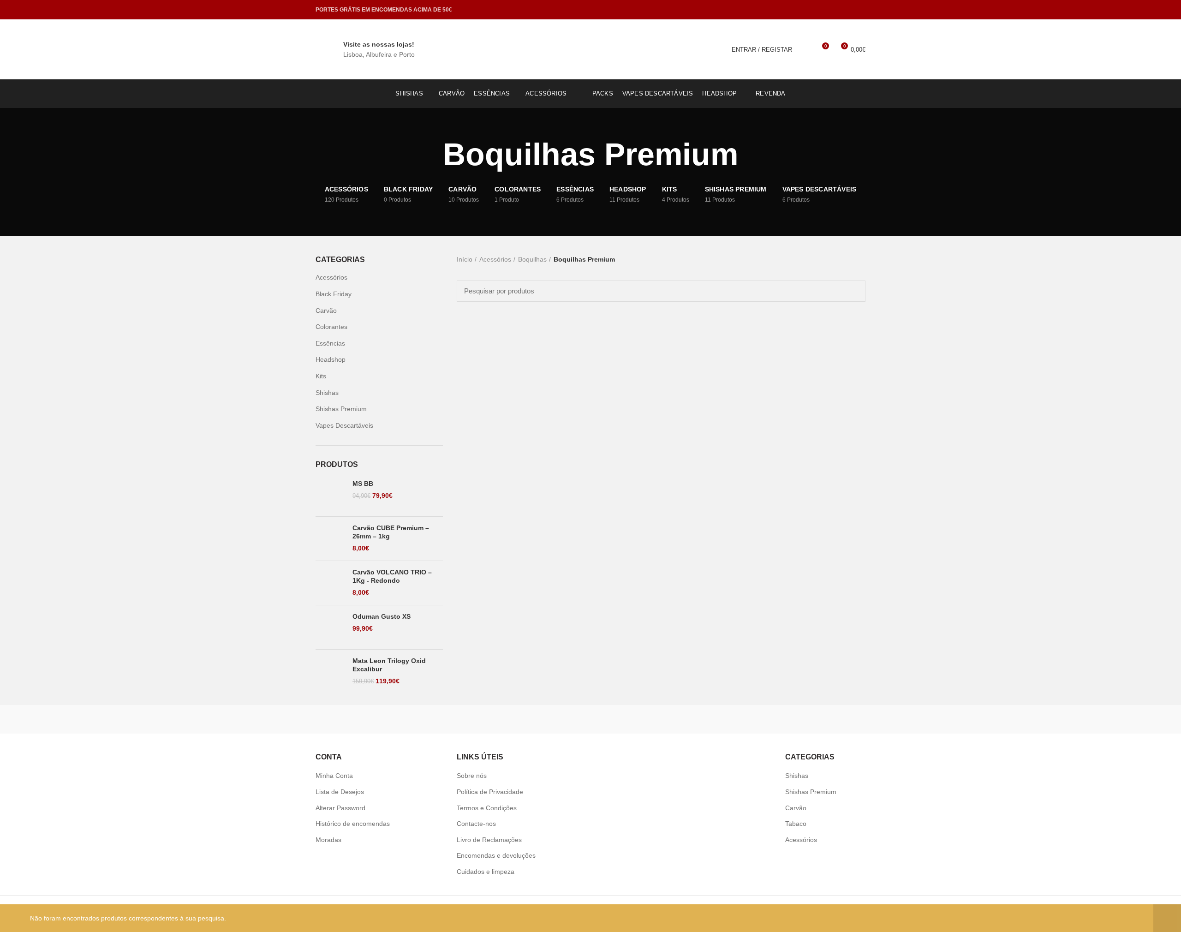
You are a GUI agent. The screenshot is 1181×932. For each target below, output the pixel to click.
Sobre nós (472, 775)
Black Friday (334, 294)
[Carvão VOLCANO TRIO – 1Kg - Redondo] (331, 583)
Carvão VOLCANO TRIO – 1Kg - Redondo (392, 576)
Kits (321, 376)
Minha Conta (334, 775)
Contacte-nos (476, 823)
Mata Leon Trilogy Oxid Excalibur (389, 665)
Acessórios (495, 259)
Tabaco (795, 823)
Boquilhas (532, 259)
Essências (330, 343)
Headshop (331, 359)
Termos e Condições (487, 808)
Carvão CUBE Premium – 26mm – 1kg (390, 532)
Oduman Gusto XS (381, 616)
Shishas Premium (341, 408)
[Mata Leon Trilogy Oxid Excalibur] (331, 672)
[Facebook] (848, 10)
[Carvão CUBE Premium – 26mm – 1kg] (331, 539)
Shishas (327, 392)
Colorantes (331, 326)
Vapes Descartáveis (344, 425)
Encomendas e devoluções (496, 855)
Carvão (326, 310)
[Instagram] (859, 10)
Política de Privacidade (490, 791)
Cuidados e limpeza (485, 871)
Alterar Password (340, 808)
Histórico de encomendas (353, 823)
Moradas (328, 839)
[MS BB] (331, 494)
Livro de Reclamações (489, 839)
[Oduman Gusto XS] (331, 627)
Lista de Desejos (340, 791)
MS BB (362, 483)
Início (464, 259)
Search (853, 291)
